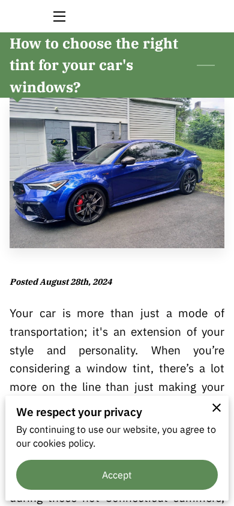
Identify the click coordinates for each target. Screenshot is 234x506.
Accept (117, 474)
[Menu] (58, 16)
